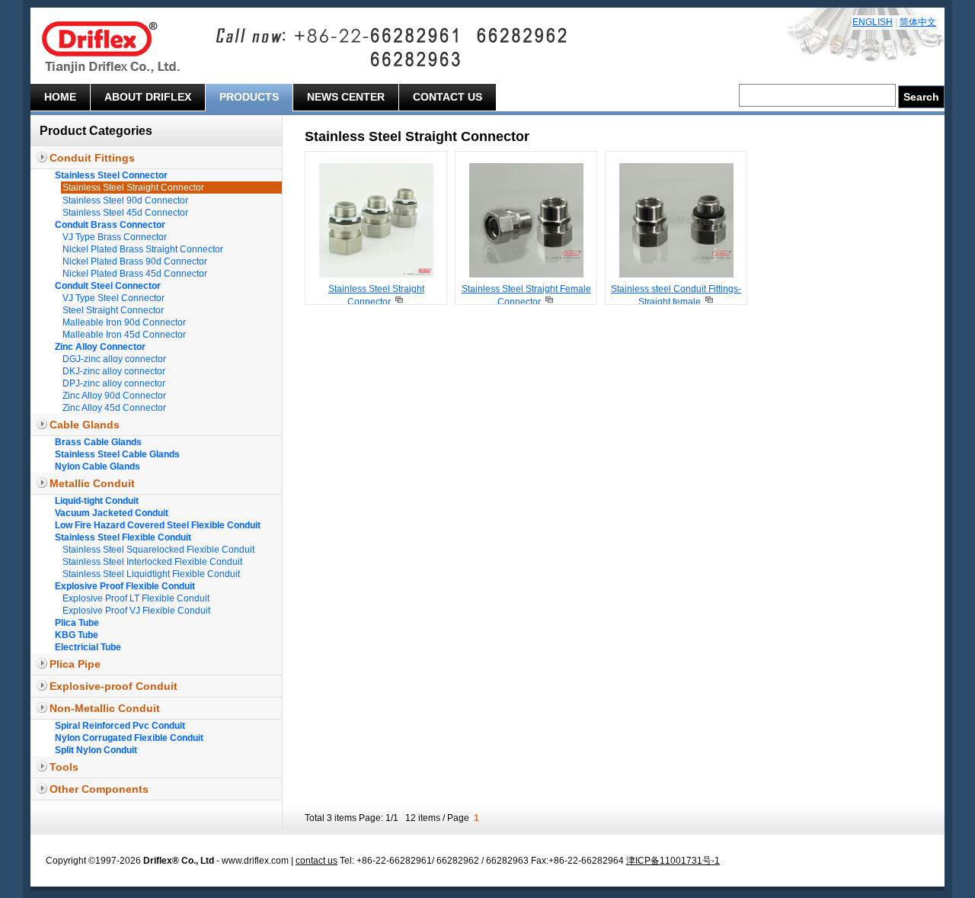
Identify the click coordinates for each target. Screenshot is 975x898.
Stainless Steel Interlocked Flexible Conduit (152, 561)
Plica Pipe (75, 664)
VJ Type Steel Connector (113, 298)
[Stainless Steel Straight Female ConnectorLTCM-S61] (549, 302)
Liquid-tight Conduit (97, 501)
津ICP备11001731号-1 (673, 860)
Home (60, 97)
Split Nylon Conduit (96, 750)
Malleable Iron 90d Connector (124, 322)
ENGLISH (872, 22)
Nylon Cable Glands (97, 466)
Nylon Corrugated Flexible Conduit (129, 738)
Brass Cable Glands (98, 442)
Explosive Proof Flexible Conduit (125, 586)
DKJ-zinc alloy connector (113, 371)
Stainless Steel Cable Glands (117, 454)
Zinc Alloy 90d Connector (114, 395)
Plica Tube (77, 622)
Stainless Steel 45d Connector (125, 212)
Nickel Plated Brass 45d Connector (134, 273)
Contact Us (447, 97)
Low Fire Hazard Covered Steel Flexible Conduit (158, 525)
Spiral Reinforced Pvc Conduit (120, 725)
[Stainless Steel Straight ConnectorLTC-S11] (398, 302)
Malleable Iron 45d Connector (124, 334)
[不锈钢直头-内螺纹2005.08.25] (676, 274)
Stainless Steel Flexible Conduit (123, 537)
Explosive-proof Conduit (113, 686)
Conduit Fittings (92, 158)
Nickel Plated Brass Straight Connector (142, 249)
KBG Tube (76, 635)
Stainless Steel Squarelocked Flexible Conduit (158, 549)
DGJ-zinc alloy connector (114, 359)
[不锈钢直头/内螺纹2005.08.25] (526, 274)
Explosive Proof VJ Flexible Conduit (136, 610)
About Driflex (147, 97)
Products (249, 97)
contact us (316, 860)
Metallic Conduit (92, 483)
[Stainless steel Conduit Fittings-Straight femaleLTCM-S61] (708, 302)
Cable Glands (85, 425)
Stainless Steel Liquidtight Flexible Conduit (151, 574)
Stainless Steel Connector (111, 175)
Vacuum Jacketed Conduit (111, 513)
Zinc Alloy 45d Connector (114, 407)
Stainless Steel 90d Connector (125, 200)
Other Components (99, 789)
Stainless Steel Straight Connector (133, 187)
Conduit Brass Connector (110, 225)
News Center (346, 97)
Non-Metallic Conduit (105, 708)
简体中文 (918, 22)
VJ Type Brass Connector (114, 237)
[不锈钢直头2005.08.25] (376, 274)
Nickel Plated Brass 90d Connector (134, 261)
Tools (64, 767)
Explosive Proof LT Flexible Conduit (135, 598)
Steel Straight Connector (113, 310)
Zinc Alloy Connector (100, 347)
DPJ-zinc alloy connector (113, 383)
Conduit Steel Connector (108, 286)
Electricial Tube (88, 647)
